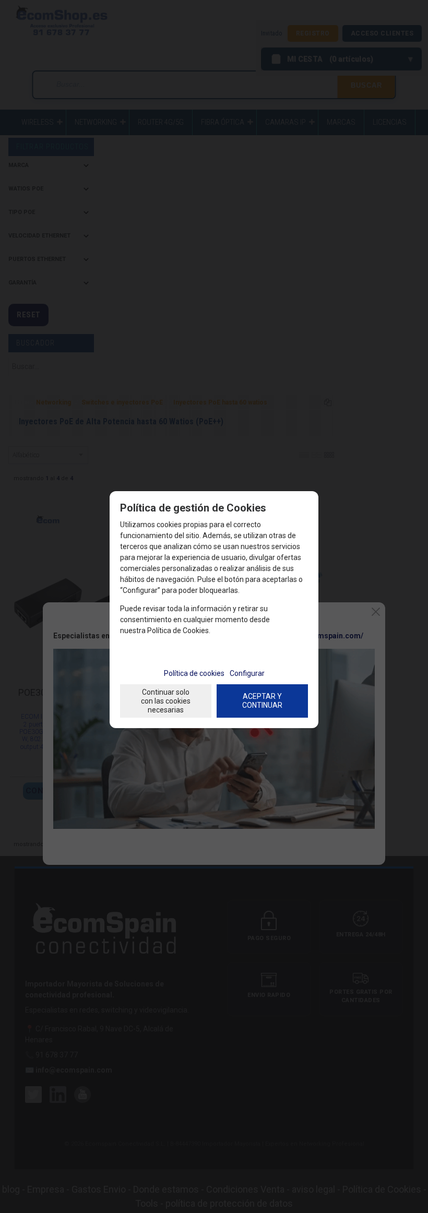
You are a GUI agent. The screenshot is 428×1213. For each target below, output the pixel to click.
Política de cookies (194, 673)
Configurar (247, 673)
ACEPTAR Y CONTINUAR (262, 700)
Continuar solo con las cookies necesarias (166, 701)
